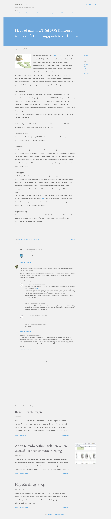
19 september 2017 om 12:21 (39, 266)
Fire (85, 66)
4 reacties (23, 435)
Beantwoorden (25, 262)
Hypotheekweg (22, 4)
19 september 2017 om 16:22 (38, 303)
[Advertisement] (42, 384)
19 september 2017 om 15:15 (33, 335)
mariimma (22, 249)
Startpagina (18, 13)
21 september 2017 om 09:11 (38, 324)
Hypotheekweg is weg (30, 484)
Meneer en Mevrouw (25, 266)
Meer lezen (65, 435)
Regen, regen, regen (28, 411)
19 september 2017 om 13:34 (39, 284)
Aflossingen (39, 13)
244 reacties (24, 507)
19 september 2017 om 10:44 (41, 255)
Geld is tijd (28, 284)
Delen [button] (86, 55)
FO (84, 68)
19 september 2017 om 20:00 (39, 315)
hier (37, 288)
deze (43, 199)
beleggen (86, 64)
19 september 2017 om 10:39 (34, 249)
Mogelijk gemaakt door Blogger (56, 514)
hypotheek (86, 73)
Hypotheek (29, 13)
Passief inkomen (63, 13)
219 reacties (24, 473)
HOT (85, 71)
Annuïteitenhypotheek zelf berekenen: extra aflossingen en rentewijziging (41, 448)
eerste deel (57, 56)
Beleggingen (50, 13)
